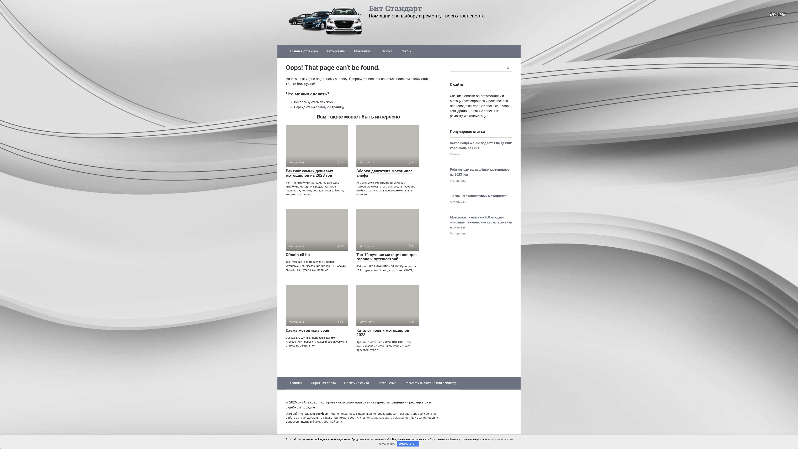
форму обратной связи (328, 421)
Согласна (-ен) (408, 443)
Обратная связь (323, 383)
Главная (296, 383)
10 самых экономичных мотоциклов (478, 196)
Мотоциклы (363, 51)
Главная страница (304, 51)
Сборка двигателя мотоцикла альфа (384, 173)
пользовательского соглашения (387, 417)
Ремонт (386, 51)
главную (322, 107)
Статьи (405, 51)
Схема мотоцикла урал (307, 330)
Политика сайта (356, 383)
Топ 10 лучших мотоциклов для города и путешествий (386, 257)
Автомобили (336, 51)
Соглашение (386, 383)
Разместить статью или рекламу (430, 383)
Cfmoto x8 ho (298, 254)
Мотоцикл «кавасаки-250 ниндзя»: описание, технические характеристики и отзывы (481, 222)
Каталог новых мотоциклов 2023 (382, 332)
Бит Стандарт (395, 8)
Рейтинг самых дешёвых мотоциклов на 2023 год (309, 173)
